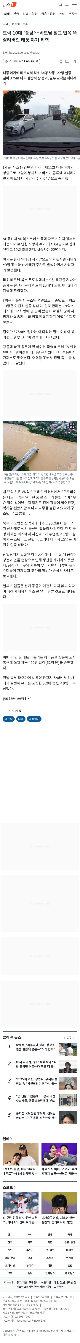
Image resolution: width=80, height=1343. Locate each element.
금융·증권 (70, 1242)
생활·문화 (10, 1258)
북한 (50, 1242)
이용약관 (46, 1282)
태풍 (20, 718)
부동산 (30, 1250)
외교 (30, 1242)
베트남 (9, 718)
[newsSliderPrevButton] (64, 1038)
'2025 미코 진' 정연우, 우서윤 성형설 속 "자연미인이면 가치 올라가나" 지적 (36, 1083)
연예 (6, 1138)
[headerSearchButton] (60, 4)
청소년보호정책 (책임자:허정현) (33, 1287)
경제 (50, 1234)
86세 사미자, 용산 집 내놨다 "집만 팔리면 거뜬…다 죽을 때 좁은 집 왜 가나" (36, 1066)
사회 (30, 1234)
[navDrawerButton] (74, 4)
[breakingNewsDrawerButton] (67, 4)
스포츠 (8, 1187)
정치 (10, 1234)
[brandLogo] (10, 4)
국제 (5, 24)
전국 (10, 1242)
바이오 (69, 1250)
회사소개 (9, 1282)
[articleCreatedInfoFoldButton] (41, 53)
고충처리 (59, 1287)
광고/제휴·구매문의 (27, 1282)
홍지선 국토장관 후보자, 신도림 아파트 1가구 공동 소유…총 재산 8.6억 (36, 1117)
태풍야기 (34, 718)
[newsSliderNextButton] (74, 1038)
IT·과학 (50, 1250)
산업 (10, 1250)
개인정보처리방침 (65, 1283)
